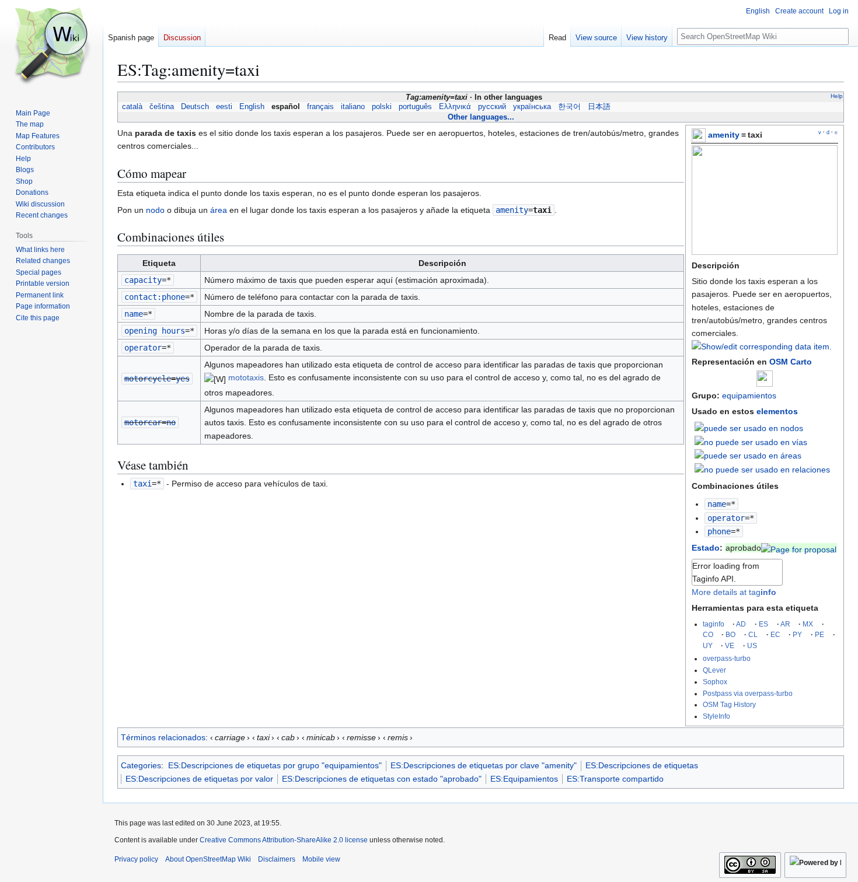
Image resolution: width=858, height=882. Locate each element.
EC (775, 634)
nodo (155, 210)
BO (730, 634)
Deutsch (195, 107)
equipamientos (749, 395)
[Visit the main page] (51, 46)
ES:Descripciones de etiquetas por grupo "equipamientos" (275, 765)
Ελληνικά (455, 107)
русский (492, 107)
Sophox (715, 681)
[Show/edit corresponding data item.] (762, 346)
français (320, 107)
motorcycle (147, 378)
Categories (141, 765)
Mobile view (321, 859)
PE (819, 634)
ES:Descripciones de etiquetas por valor (199, 778)
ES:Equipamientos (524, 778)
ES (763, 624)
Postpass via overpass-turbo (748, 693)
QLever (714, 670)
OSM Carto (790, 361)
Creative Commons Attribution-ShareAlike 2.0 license (284, 840)
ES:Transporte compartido (615, 778)
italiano (353, 107)
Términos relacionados (163, 737)
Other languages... (481, 117)
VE (729, 645)
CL (753, 634)
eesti (224, 107)
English (252, 107)
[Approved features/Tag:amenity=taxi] (798, 547)
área (218, 210)
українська (532, 107)
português (415, 107)
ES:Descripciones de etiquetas (641, 765)
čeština (161, 107)
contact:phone (154, 297)
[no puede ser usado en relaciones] (762, 469)
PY (797, 634)
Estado (706, 547)
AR (785, 624)
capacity (143, 280)
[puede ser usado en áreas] (748, 455)
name (716, 504)
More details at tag (734, 592)
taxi (142, 483)
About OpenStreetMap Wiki (208, 859)
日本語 (599, 107)
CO (708, 634)
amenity (724, 134)
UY (708, 645)
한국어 (569, 107)
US (752, 645)
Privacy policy (136, 859)
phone (719, 531)
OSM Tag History (729, 704)
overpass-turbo (727, 658)
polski (381, 107)
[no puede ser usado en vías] (751, 441)
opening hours (154, 330)
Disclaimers (276, 859)
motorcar (143, 422)
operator (726, 518)
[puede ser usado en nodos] (749, 427)
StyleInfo (716, 716)
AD (741, 624)
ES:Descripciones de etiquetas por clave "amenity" (483, 765)
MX (808, 624)
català (132, 107)
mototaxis (246, 377)
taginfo (713, 624)
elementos (777, 411)
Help (837, 96)
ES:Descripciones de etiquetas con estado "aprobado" (382, 778)
